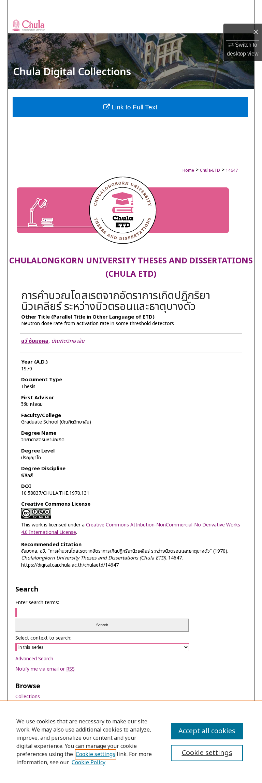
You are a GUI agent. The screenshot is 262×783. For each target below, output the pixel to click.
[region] (131, 742)
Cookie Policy (88, 762)
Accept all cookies (206, 731)
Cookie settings (95, 754)
